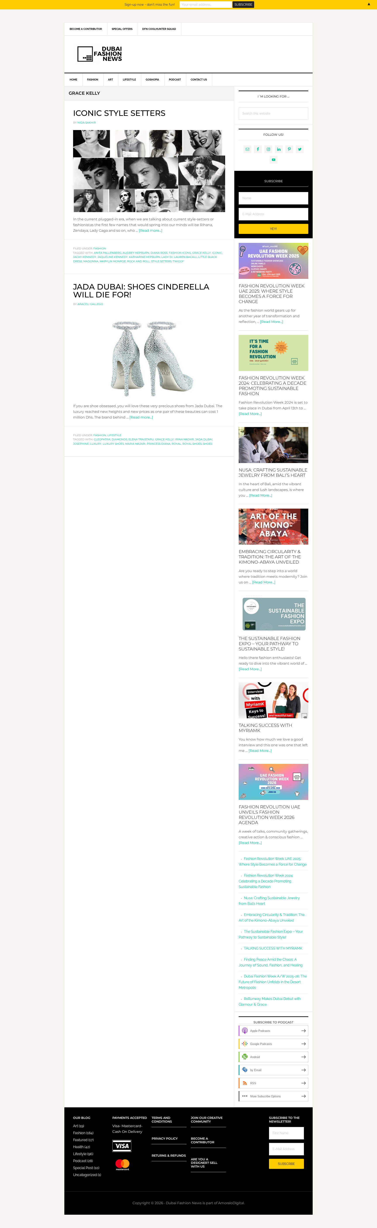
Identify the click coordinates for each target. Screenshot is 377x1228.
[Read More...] (271, 322)
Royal (176, 443)
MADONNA (90, 261)
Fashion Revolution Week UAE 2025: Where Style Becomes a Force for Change (271, 293)
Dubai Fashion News (188, 54)
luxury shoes (113, 443)
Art (75, 1126)
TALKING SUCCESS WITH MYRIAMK (273, 948)
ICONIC (217, 252)
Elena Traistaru (141, 439)
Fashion (99, 248)
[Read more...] (150, 230)
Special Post (83, 1168)
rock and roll (138, 261)
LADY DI (167, 257)
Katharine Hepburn (144, 257)
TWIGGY (178, 261)
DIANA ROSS (159, 252)
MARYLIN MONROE (113, 261)
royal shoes (192, 443)
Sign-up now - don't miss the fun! (150, 5)
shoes (207, 443)
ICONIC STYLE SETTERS (119, 113)
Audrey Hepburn (136, 252)
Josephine (81, 443)
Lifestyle (114, 435)
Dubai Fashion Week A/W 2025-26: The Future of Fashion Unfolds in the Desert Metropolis (273, 982)
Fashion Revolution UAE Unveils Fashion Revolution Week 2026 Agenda (269, 814)
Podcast (79, 1161)
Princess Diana (158, 443)
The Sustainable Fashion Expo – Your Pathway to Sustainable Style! (269, 644)
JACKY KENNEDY (84, 257)
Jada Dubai (203, 439)
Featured (80, 1140)
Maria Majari (135, 443)
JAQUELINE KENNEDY (113, 257)
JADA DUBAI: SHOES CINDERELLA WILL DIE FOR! (141, 290)
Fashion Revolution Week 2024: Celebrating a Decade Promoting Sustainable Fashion (272, 385)
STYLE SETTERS (161, 261)
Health (78, 1147)
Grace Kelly (201, 252)
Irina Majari (184, 439)
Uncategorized (85, 1175)
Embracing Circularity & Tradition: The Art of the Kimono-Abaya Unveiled (270, 557)
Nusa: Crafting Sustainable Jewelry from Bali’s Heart (273, 472)
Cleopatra (102, 439)
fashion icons (180, 252)
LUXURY (95, 443)
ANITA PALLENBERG (107, 252)
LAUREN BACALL (185, 257)
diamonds (119, 439)
